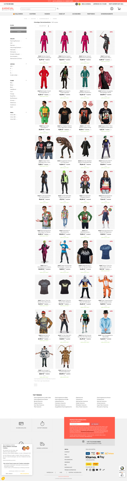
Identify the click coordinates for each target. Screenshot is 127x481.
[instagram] (91, 470)
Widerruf (67, 462)
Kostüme (33, 14)
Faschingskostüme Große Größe (42, 397)
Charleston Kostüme (60, 403)
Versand (67, 457)
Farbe (12, 80)
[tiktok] (94, 470)
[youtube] (97, 470)
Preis (11, 112)
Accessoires (76, 14)
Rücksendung (68, 459)
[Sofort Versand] (42, 423)
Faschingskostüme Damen (41, 399)
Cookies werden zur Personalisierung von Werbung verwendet (16, 467)
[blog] (104, 470)
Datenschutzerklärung (87, 431)
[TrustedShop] (78, 4)
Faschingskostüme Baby (61, 397)
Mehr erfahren (9, 473)
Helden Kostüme (80, 403)
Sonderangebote (107, 14)
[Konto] (111, 8)
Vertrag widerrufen (75, 472)
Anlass (12, 38)
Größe (12, 64)
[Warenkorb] (121, 9)
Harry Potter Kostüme (81, 407)
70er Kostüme (37, 407)
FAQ (66, 454)
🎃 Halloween (18, 14)
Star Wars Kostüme (39, 405)
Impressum (50, 472)
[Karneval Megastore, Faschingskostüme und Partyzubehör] (10, 8)
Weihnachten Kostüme (82, 401)
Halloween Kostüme (60, 405)
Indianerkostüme (59, 401)
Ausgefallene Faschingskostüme (63, 407)
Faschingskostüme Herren (104, 397)
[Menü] (125, 466)
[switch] (122, 475)
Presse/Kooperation (70, 469)
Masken (47, 14)
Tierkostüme (79, 399)
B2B (66, 464)
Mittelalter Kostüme (81, 405)
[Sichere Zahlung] (21, 423)
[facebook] (87, 470)
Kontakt (67, 451)
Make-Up (62, 14)
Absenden (96, 424)
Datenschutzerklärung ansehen (9, 460)
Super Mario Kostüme (102, 405)
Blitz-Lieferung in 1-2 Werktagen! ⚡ (64, 1)
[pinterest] (101, 470)
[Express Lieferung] (42, 443)
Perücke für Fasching (102, 407)
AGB (61, 472)
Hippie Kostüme (38, 403)
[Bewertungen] (21, 443)
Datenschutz (68, 467)
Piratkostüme (100, 399)
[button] (3, 478)
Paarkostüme (79, 397)
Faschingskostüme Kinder (61, 399)
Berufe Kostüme (38, 401)
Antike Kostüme (101, 403)
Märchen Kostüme (101, 401)
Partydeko (91, 14)
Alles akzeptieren (24, 473)
